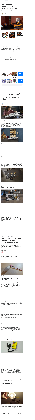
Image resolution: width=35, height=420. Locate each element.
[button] (4, 35)
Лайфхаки (12, 236)
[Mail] (1, 1)
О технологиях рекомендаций (24, 419)
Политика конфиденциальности (30, 419)
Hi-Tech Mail (9, 236)
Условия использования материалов (16, 419)
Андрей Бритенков (5, 103)
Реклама (6, 419)
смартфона (17, 374)
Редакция (12, 419)
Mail (1, 419)
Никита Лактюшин (5, 13)
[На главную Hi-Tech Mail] (3, 1)
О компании (3, 419)
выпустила (5, 40)
